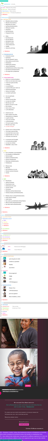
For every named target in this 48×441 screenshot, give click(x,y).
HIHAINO (28, 385)
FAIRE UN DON (24, 424)
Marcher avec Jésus (7, 389)
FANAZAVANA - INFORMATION (15, 440)
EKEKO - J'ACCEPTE (4, 440)
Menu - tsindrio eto (4, 1)
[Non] (22, 440)
